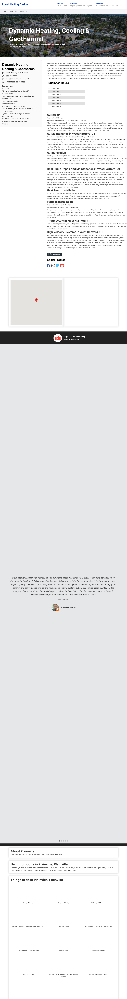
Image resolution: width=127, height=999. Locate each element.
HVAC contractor (23, 44)
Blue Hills (109, 868)
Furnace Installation (9, 104)
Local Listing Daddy (15, 4)
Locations (13, 11)
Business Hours (7, 86)
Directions (6, 124)
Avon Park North (67, 868)
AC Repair (5, 88)
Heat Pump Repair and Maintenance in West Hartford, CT (18, 97)
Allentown (22, 868)
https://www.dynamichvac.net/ (17, 79)
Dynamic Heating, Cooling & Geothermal (16, 114)
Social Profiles (7, 111)
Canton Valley (28, 870)
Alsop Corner (31, 868)
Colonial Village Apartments (66, 870)
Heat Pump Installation (10, 101)
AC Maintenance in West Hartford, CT (15, 91)
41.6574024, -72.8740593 (15, 82)
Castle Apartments (40, 870)
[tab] (59, 840)
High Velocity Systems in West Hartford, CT (18, 109)
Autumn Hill (57, 868)
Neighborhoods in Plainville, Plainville (15, 119)
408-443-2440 (62, 6)
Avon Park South (80, 868)
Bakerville (90, 868)
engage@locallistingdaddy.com (81, 6)
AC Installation (7, 93)
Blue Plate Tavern (17, 870)
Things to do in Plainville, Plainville (14, 121)
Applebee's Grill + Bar (44, 868)
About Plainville (7, 116)
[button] (36, 300)
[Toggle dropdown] (26, 11)
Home (4, 11)
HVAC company (63, 600)
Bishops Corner (99, 868)
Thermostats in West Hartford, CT (14, 106)
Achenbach (14, 868)
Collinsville (52, 870)
